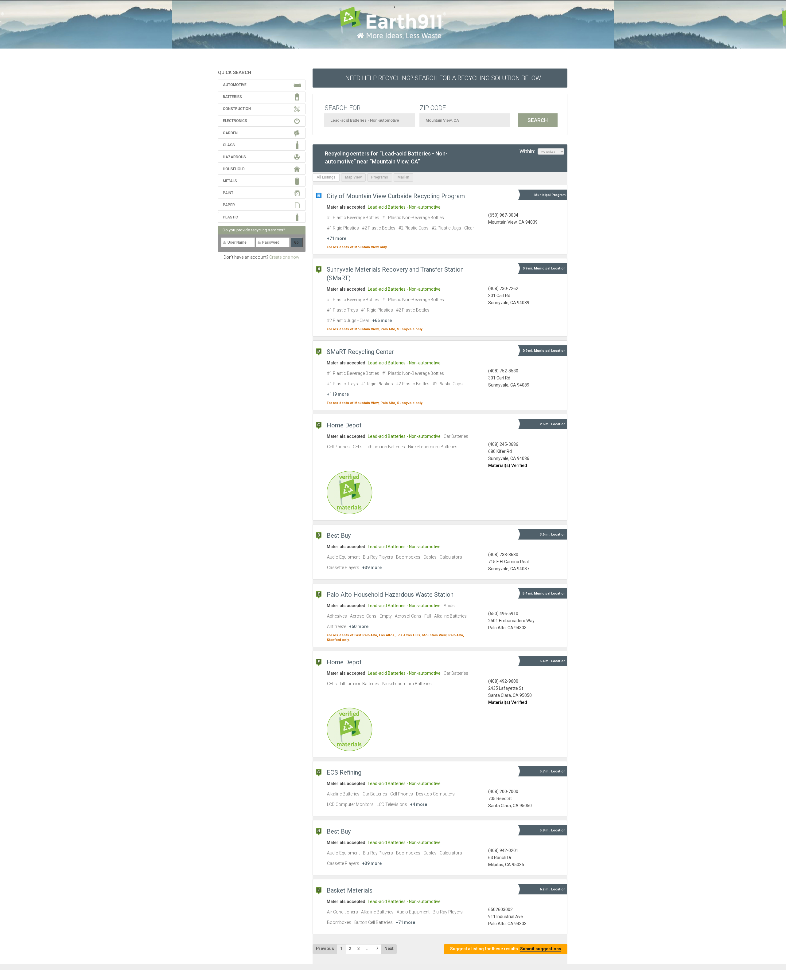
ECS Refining (344, 772)
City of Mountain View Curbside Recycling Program (396, 196)
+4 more (418, 804)
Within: (528, 151)
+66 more (382, 320)
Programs (379, 177)
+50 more (358, 626)
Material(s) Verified (507, 465)
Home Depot (344, 425)
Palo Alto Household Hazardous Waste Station (390, 594)
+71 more (336, 238)
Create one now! (284, 257)
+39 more (372, 567)
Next (389, 948)
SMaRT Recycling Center (360, 351)
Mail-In (403, 177)
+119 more (338, 394)
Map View (353, 177)
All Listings (326, 177)
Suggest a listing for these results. (505, 948)
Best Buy (339, 535)
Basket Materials (349, 890)
